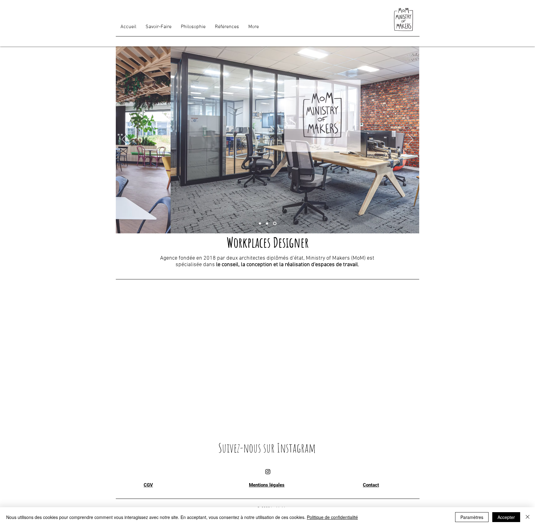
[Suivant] (410, 140)
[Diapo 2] (267, 224)
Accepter (506, 517)
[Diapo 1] (260, 224)
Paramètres (471, 517)
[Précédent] (124, 140)
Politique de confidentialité (332, 517)
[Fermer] (527, 517)
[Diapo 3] (274, 223)
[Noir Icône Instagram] (267, 471)
